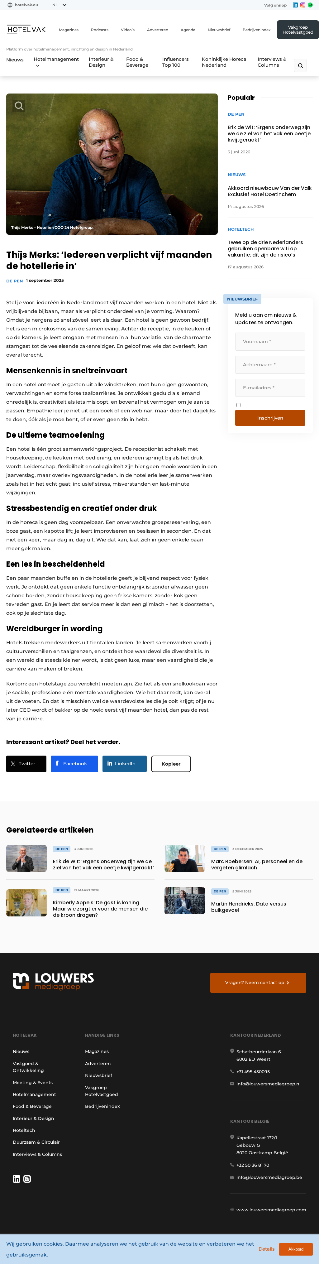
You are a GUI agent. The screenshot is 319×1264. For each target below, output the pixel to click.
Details (267, 1249)
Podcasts (99, 29)
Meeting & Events (33, 1082)
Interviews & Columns (272, 62)
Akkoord (295, 1249)
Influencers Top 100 (175, 62)
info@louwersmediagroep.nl (268, 1084)
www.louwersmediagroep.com (271, 1210)
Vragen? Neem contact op (254, 982)
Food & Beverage (137, 62)
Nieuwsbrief (219, 29)
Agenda (188, 29)
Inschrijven (270, 418)
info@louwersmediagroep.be (269, 1177)
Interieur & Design (101, 62)
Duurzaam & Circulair (36, 1142)
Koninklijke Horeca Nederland (224, 62)
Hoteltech (24, 1130)
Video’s (128, 29)
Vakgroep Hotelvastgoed (298, 30)
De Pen (14, 280)
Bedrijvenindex (257, 29)
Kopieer (171, 764)
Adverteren (157, 29)
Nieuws (15, 60)
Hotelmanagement (56, 59)
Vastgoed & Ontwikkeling (28, 1067)
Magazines (69, 29)
